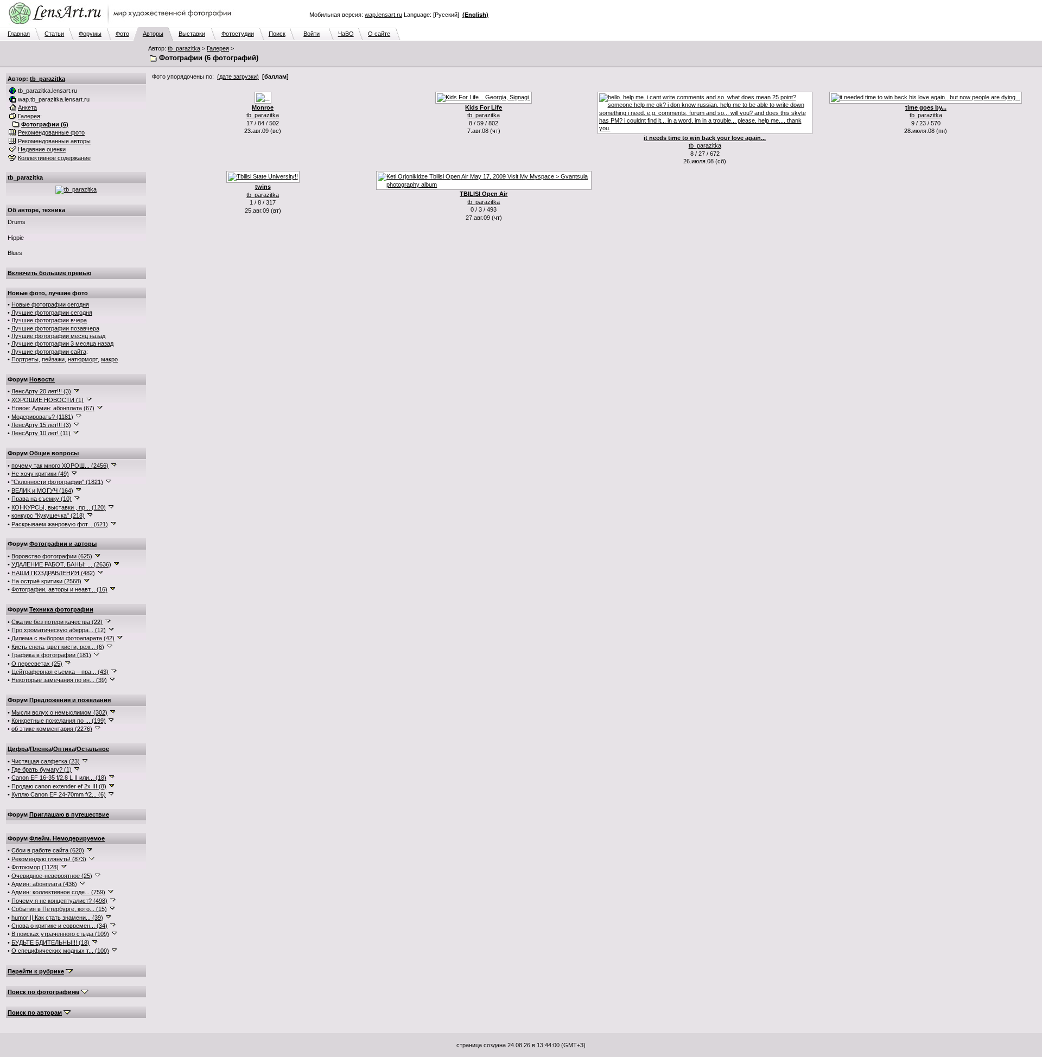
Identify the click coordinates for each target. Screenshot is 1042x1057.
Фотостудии (237, 33)
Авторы (153, 33)
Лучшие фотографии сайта (48, 351)
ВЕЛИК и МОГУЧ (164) (42, 490)
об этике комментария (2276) (51, 728)
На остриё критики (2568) (46, 581)
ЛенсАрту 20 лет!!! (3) (41, 391)
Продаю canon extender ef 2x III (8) (58, 786)
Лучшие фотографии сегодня (51, 312)
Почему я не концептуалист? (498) (59, 900)
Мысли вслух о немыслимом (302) (59, 712)
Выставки (192, 33)
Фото (122, 33)
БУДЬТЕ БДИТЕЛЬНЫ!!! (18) (50, 942)
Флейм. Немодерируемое (67, 838)
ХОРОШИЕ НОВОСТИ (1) (47, 400)
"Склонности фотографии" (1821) (57, 482)
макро (109, 359)
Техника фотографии (61, 609)
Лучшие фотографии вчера (49, 320)
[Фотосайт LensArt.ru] (122, 25)
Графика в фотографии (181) (51, 655)
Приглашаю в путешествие (69, 814)
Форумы (90, 33)
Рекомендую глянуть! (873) (48, 859)
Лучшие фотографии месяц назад (58, 336)
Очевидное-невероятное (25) (51, 876)
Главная (19, 33)
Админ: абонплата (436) (44, 884)
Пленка (41, 749)
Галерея (218, 48)
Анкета (27, 107)
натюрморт (83, 359)
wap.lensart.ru (383, 14)
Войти (311, 33)
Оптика (64, 749)
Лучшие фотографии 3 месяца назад (62, 343)
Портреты (25, 359)
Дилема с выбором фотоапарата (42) (63, 638)
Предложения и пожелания (70, 700)
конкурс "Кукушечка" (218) (48, 515)
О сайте (379, 33)
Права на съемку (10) (41, 498)
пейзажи (53, 359)
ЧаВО (346, 33)
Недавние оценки (42, 149)
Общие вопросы (54, 453)
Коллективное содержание (54, 158)
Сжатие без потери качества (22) (57, 622)
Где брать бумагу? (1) (41, 769)
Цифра (18, 749)
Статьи (54, 33)
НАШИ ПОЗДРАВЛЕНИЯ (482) (53, 573)
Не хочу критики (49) (40, 473)
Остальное (93, 749)
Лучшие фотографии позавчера (55, 328)
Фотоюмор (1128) (35, 867)
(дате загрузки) (238, 76)
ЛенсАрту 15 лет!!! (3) (41, 425)
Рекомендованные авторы (54, 141)
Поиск (277, 33)
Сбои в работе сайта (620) (47, 850)
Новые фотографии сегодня (50, 304)
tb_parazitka (184, 48)
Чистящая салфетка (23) (45, 761)
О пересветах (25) (36, 663)
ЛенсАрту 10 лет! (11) (41, 433)
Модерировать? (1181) (42, 416)
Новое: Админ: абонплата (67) (52, 408)
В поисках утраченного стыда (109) (60, 934)
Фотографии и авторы (63, 543)
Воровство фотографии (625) (51, 556)
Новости (42, 379)
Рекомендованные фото (51, 132)
